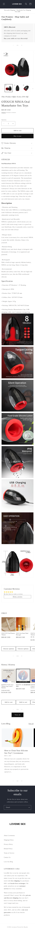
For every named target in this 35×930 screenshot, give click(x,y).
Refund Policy (8, 848)
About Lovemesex (9, 835)
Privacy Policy (8, 844)
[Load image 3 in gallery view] (26, 88)
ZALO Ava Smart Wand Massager (22, 634)
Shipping (3, 112)
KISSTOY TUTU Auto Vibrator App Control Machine (7, 686)
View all (17, 715)
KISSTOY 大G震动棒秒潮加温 (23, 685)
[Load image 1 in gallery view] (9, 88)
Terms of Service (9, 853)
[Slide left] (13, 45)
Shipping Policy (9, 840)
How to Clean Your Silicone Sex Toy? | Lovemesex (16, 751)
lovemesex (14, 927)
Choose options (8, 649)
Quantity (3, 119)
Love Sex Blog (8, 861)
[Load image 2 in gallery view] (17, 88)
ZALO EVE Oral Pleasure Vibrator (8, 634)
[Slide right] (22, 45)
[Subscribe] (29, 807)
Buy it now (17, 136)
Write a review (17, 596)
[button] (4, 4)
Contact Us (7, 857)
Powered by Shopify (22, 927)
